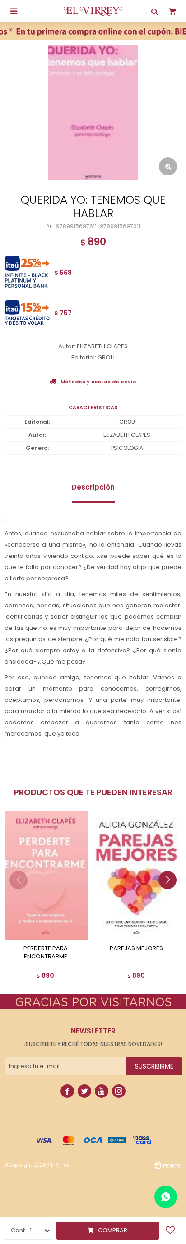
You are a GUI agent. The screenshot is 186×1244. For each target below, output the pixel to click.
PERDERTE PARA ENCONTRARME (45, 952)
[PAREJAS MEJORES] (136, 875)
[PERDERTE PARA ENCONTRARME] (45, 875)
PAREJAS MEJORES (136, 948)
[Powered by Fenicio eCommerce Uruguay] (167, 1165)
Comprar (112, 1230)
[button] (171, 898)
